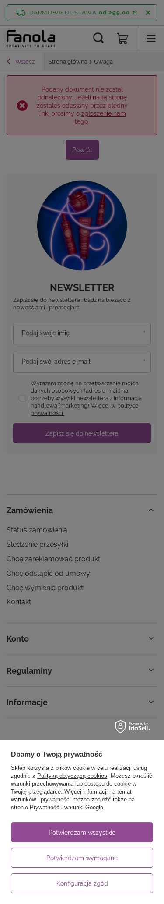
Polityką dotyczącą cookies (72, 776)
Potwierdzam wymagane (82, 857)
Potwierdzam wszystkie (82, 832)
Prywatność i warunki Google (66, 807)
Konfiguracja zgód (82, 883)
